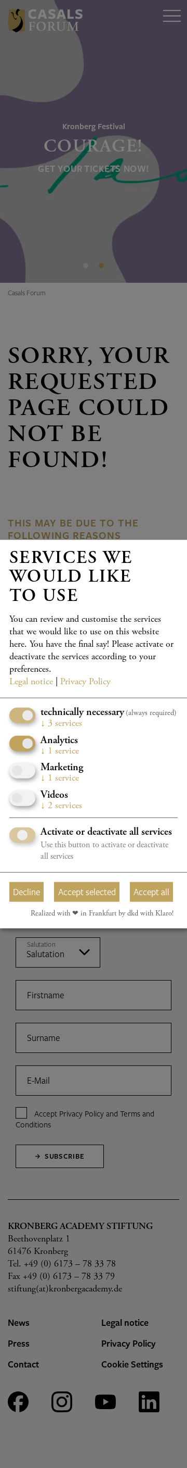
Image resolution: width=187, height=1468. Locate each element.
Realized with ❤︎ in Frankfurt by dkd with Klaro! (102, 914)
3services (61, 724)
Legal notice (31, 682)
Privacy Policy (85, 682)
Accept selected (87, 891)
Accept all (151, 891)
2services (61, 805)
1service (60, 751)
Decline (26, 891)
